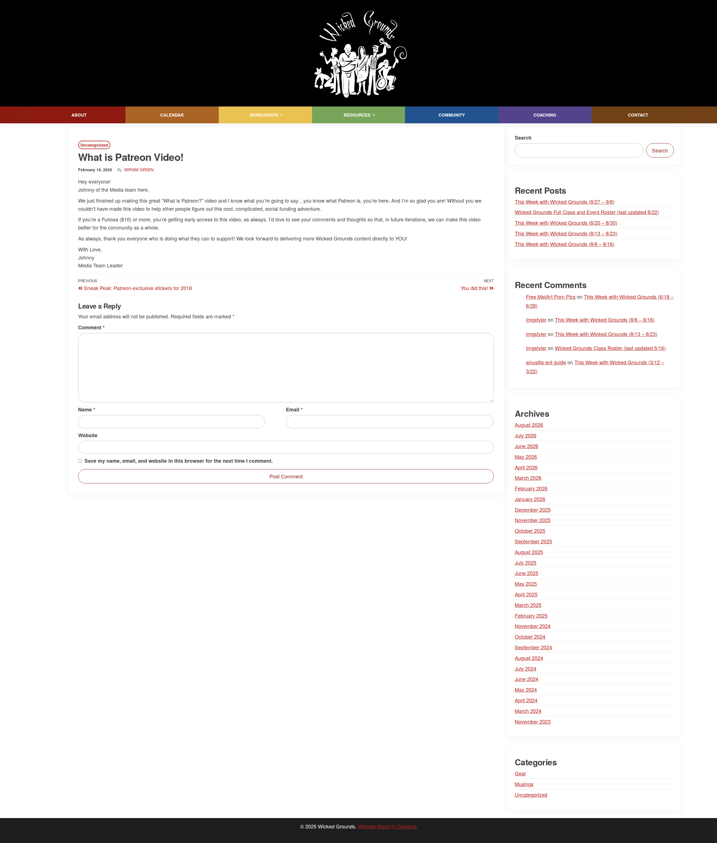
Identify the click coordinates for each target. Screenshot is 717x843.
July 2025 (525, 562)
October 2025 (530, 530)
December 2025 (533, 509)
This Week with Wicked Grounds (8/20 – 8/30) (566, 222)
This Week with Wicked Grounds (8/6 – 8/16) (564, 243)
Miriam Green (138, 169)
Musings (524, 784)
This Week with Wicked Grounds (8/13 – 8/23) (566, 233)
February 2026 (531, 488)
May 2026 (526, 456)
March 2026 (528, 477)
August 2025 (529, 551)
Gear (520, 773)
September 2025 (533, 541)
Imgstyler (536, 319)
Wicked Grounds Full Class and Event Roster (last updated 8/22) (587, 212)
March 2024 (528, 710)
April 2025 (526, 594)
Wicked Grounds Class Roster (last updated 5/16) (610, 347)
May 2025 (526, 583)
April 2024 (526, 700)
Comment (91, 327)
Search (523, 137)
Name (86, 409)
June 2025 (526, 572)
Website (87, 435)
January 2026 (530, 498)
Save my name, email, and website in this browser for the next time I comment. (179, 460)
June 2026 (526, 446)
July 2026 (525, 435)
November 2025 (533, 520)
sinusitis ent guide (546, 362)
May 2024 (526, 689)
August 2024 (529, 657)
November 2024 (533, 625)
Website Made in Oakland (386, 826)
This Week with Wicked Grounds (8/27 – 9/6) (564, 201)
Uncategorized (94, 145)
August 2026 (529, 424)
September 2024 (533, 647)
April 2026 (526, 467)
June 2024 (526, 678)
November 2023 (533, 721)
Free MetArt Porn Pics (551, 296)
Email (294, 409)
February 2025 (531, 615)
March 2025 (528, 604)
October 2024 (530, 636)
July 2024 (525, 668)
